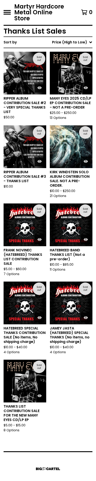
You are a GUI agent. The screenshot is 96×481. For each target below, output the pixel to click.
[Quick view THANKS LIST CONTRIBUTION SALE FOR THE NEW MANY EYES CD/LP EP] (39, 396)
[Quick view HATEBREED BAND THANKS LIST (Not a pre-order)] (86, 239)
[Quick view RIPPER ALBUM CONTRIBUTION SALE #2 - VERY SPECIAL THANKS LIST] (39, 88)
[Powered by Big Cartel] (48, 469)
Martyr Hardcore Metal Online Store (39, 12)
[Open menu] (7, 12)
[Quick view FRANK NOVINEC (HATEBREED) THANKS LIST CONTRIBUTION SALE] (39, 239)
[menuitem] (48, 42)
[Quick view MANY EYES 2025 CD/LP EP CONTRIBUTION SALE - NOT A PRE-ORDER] (86, 88)
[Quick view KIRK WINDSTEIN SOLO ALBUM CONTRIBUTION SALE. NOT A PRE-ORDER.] (86, 161)
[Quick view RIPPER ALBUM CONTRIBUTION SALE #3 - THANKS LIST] (39, 161)
